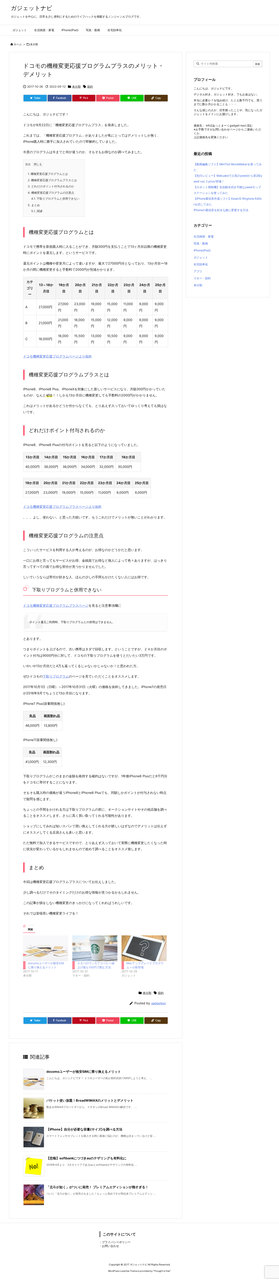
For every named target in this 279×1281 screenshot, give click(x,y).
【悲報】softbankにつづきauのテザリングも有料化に (86, 1158)
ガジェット (201, 257)
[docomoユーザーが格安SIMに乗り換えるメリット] (45, 948)
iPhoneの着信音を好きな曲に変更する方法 (221, 210)
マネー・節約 (202, 278)
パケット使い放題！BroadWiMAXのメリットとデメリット (89, 1100)
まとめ (34, 205)
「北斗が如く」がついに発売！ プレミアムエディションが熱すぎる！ (97, 1187)
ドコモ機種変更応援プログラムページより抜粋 (57, 356)
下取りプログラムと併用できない (55, 198)
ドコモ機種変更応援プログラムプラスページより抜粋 (62, 507)
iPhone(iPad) (202, 250)
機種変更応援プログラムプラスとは (52, 180)
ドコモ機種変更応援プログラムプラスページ (55, 605)
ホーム (18, 44)
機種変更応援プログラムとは (48, 173)
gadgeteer (158, 1003)
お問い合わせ (110, 1246)
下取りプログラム (56, 676)
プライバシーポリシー (116, 1242)
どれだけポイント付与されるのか (51, 186)
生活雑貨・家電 (204, 236)
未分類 (34, 44)
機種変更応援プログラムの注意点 (51, 192)
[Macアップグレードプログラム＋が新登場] (144, 948)
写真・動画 (201, 243)
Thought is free (162, 1271)
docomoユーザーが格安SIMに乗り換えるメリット (83, 1071)
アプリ (198, 271)
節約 (90, 86)
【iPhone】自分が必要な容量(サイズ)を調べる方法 (84, 1129)
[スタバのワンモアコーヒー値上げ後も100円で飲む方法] (94, 948)
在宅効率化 (201, 264)
